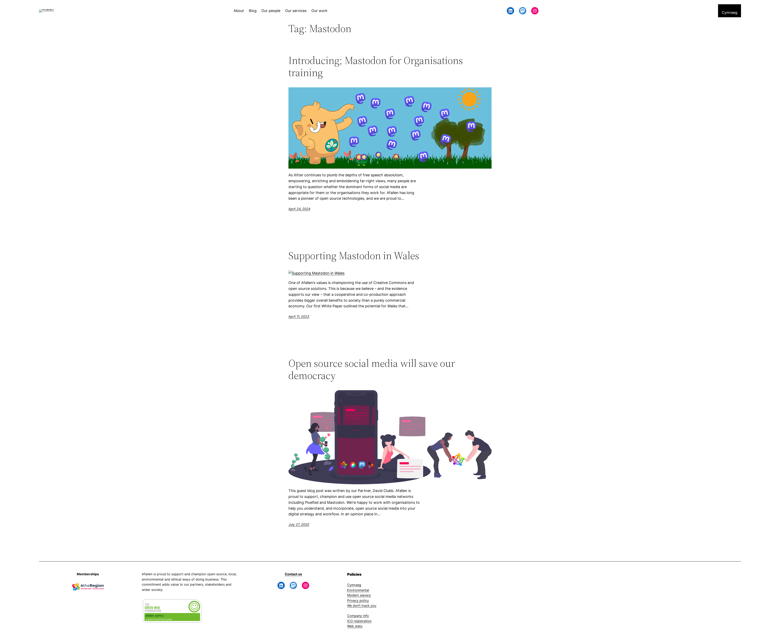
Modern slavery (359, 595)
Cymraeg (354, 585)
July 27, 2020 (298, 524)
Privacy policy (358, 600)
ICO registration (359, 621)
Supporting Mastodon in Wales (353, 255)
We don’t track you (361, 605)
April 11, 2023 (298, 316)
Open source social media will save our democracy (371, 369)
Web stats (354, 626)
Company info (358, 616)
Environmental (358, 590)
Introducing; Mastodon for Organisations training (375, 66)
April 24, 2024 (299, 209)
